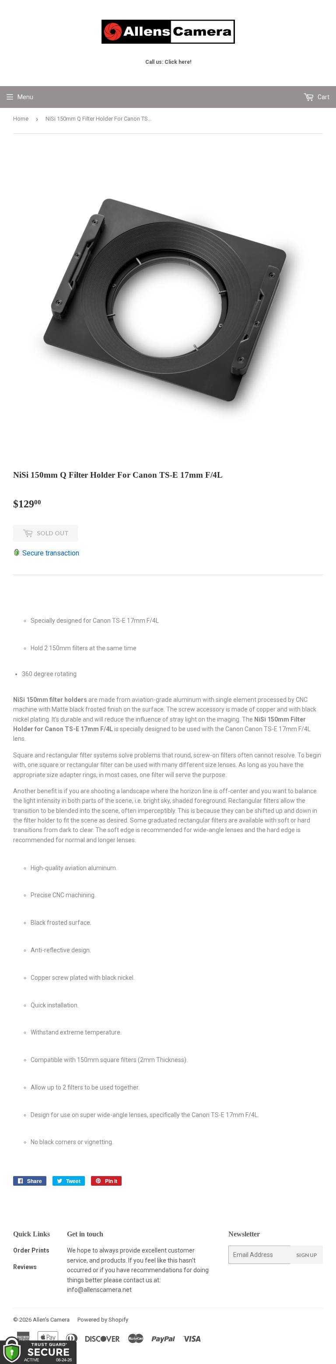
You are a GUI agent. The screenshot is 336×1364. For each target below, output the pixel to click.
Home (20, 118)
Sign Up (306, 1255)
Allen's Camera (51, 1319)
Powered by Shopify (102, 1319)
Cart (322, 97)
